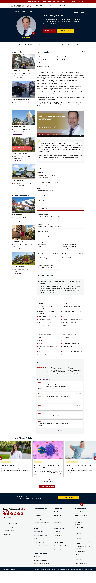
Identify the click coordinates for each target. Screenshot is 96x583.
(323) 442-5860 (17, 77)
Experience (42, 45)
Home (12, 11)
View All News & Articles (47, 486)
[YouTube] (11, 513)
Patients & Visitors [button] (75, 6)
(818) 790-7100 (17, 274)
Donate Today (57, 531)
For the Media (6, 534)
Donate (73, 1)
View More (60, 430)
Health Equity (65, 1)
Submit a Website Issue (77, 569)
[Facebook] (4, 513)
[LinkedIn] (15, 513)
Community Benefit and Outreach (62, 546)
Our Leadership (37, 515)
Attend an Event (58, 549)
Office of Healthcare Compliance (41, 522)
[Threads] (22, 513)
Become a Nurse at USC (60, 542)
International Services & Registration (12, 523)
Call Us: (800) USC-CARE (65, 30)
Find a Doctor (57, 512)
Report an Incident (88, 569)
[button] (83, 4)
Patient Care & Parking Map (81, 515)
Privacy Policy (36, 569)
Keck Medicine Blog (8, 527)
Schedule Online (49, 30)
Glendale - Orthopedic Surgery (19, 153)
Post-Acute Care (78, 560)
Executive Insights (38, 519)
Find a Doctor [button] (64, 6)
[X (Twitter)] (8, 513)
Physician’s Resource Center (40, 560)
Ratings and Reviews (76, 45)
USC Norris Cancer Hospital (18, 241)
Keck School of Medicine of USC (41, 563)
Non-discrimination (45, 569)
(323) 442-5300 (17, 134)
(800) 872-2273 (17, 221)
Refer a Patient (32, 1)
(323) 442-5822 (17, 107)
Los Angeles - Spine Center (18, 126)
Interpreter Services (79, 512)
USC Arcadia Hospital (39, 542)
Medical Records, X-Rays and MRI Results (82, 556)
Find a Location (57, 519)
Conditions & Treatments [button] (41, 6)
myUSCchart (80, 1)
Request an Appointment (44, 1)
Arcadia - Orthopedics (17, 180)
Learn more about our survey (43, 379)
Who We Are (37, 512)
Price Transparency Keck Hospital (83, 532)
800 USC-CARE (56, 1)
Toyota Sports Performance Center (21, 99)
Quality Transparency (79, 551)
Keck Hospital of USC (17, 214)
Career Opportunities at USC (61, 538)
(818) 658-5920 (17, 161)
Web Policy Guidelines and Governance (60, 569)
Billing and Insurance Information (79, 523)
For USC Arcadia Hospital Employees (42, 547)
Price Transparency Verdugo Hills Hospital (84, 542)
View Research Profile (42, 200)
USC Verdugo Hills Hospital (18, 266)
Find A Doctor (18, 11)
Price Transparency (79, 527)
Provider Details (29, 45)
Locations (17, 45)
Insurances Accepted (57, 45)
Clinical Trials (37, 556)
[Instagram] (18, 513)
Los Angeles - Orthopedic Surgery (20, 70)
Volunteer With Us (58, 535)
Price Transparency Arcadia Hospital (83, 547)
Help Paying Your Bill (79, 519)
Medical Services (58, 522)
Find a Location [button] (54, 6)
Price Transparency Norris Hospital (83, 537)
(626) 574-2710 (17, 188)
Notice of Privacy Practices (80, 563)
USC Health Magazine (8, 530)
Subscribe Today (68, 497)
